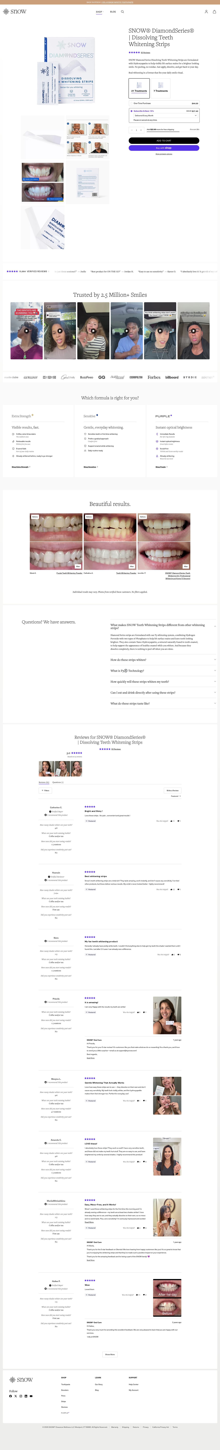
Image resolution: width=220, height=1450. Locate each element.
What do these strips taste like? (130, 703)
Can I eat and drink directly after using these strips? (143, 692)
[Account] (206, 12)
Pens (63, 1395)
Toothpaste (65, 1384)
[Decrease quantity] (131, 130)
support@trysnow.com (127, 1050)
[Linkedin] (26, 1396)
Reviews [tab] (44, 782)
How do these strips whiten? (128, 660)
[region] (60, 768)
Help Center (133, 1384)
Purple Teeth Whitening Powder (69, 573)
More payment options (164, 154)
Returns (136, 1427)
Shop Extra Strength (20, 467)
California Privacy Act (160, 1427)
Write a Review (173, 791)
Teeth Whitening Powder (126, 573)
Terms (175, 1427)
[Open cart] (214, 12)
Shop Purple (161, 467)
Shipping (125, 1427)
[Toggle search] (122, 11)
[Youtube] (31, 1396)
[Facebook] (10, 1396)
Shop (99, 11)
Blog (113, 11)
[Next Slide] (80, 768)
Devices (64, 1407)
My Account (133, 1390)
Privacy (146, 1427)
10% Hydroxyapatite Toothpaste (117, 2)
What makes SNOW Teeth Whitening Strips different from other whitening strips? (158, 626)
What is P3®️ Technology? (127, 670)
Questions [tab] (58, 782)
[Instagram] (21, 1396)
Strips (63, 1401)
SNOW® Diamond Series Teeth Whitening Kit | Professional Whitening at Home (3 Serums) (177, 576)
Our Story (99, 1384)
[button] (139, 52)
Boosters (64, 1390)
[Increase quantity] (141, 130)
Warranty (114, 1427)
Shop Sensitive (90, 467)
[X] (15, 1396)
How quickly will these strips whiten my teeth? (140, 681)
